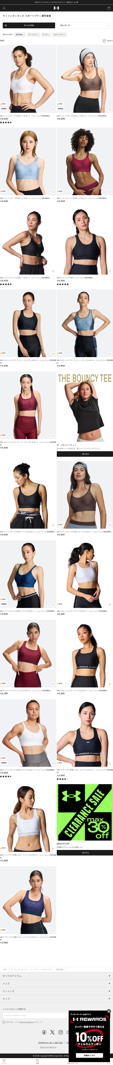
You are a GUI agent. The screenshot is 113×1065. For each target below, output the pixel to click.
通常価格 (59, 969)
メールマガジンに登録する (14, 1009)
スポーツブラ (47, 969)
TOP (5, 969)
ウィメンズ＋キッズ (19, 969)
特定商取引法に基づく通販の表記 (50, 1043)
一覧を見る (85, 454)
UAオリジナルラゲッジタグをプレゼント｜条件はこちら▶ (56, 2)
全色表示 (110, 41)
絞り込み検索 (29, 25)
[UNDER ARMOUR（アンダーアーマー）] (56, 8)
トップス (34, 969)
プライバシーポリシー (26, 1022)
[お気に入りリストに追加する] (53, 110)
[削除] (24, 35)
